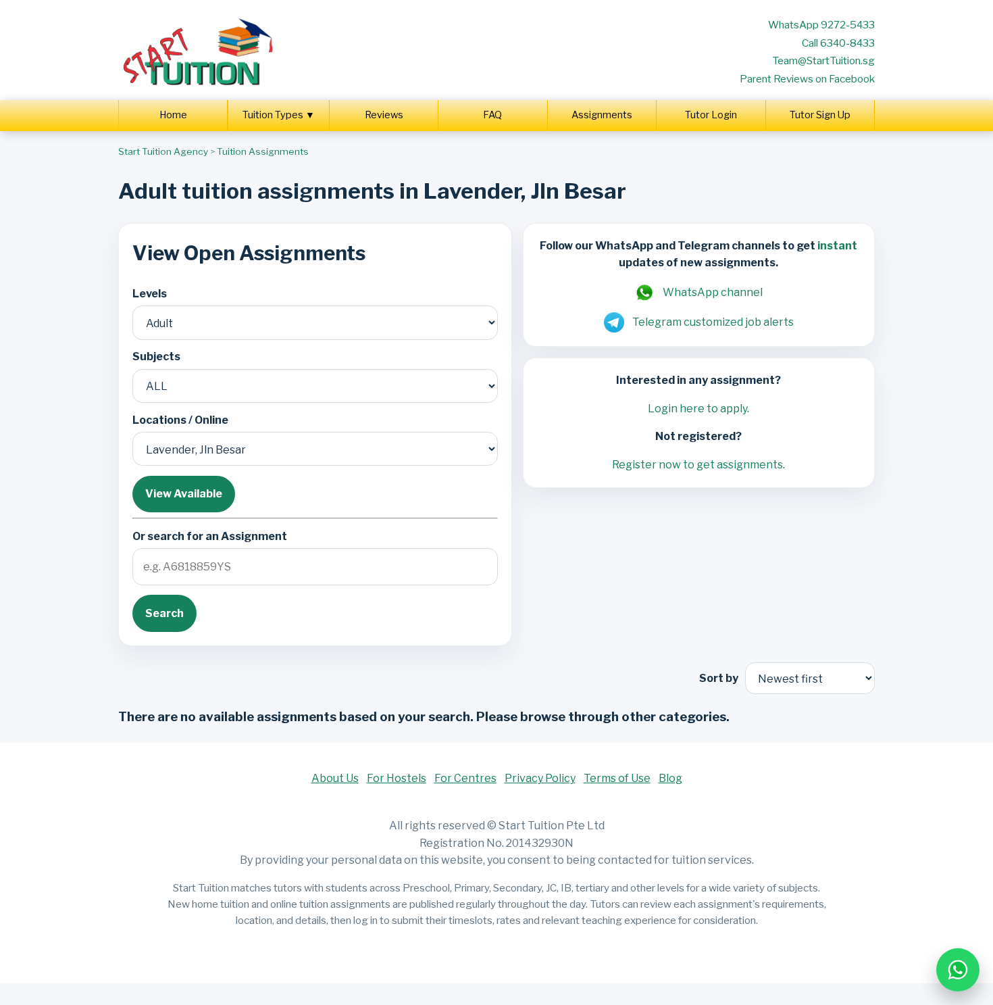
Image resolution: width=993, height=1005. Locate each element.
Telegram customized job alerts (713, 322)
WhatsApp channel (713, 292)
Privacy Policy (540, 778)
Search (164, 613)
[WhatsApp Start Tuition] (957, 969)
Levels (149, 293)
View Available (183, 493)
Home (173, 115)
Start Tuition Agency (163, 151)
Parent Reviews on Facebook (807, 78)
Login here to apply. (698, 408)
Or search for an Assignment (209, 536)
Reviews (384, 115)
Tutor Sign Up (820, 115)
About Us (335, 778)
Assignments (601, 115)
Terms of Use (617, 778)
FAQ (492, 115)
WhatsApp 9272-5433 (821, 24)
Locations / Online (180, 420)
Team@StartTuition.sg (823, 60)
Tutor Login (711, 115)
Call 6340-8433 (838, 42)
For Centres (465, 778)
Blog (670, 778)
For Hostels (396, 778)
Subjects (156, 356)
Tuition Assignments (263, 151)
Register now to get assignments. (698, 464)
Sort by (718, 678)
